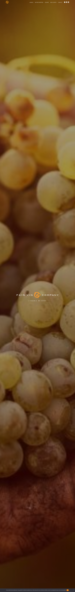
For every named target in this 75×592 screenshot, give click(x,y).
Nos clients (53, 2)
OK (67, 590)
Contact (60, 2)
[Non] (73, 590)
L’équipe (47, 2)
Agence (31, 2)
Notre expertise (39, 2)
